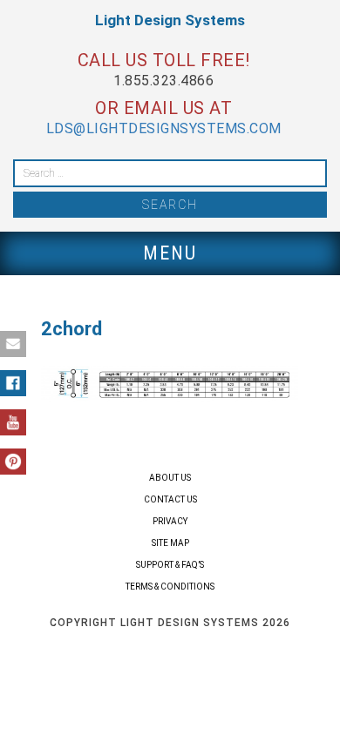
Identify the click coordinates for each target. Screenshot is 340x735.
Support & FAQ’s (170, 565)
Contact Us (170, 499)
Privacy (170, 521)
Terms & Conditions (170, 586)
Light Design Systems (170, 20)
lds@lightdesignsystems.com (164, 128)
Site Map (170, 543)
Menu (170, 253)
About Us (170, 477)
